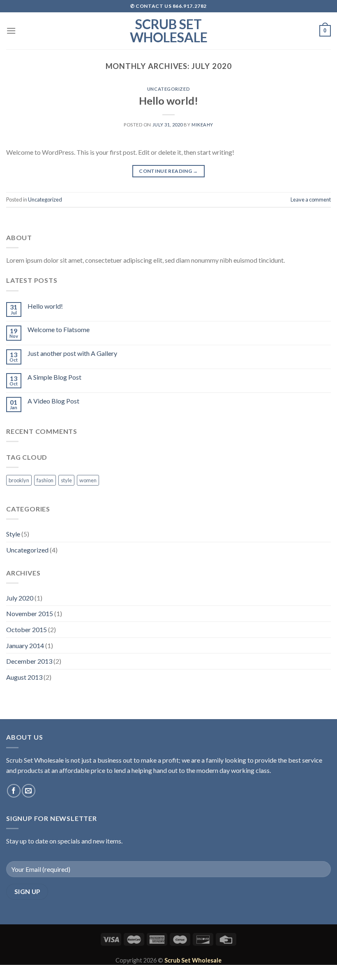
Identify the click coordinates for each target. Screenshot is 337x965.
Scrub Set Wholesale (169, 31)
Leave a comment (311, 199)
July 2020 (19, 598)
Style (13, 534)
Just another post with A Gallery (72, 353)
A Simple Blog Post (54, 377)
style (66, 480)
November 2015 (29, 613)
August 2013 (24, 677)
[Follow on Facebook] (14, 791)
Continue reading (168, 171)
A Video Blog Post (53, 401)
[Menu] (11, 31)
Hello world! (168, 100)
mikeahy (202, 124)
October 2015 (26, 629)
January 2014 (25, 645)
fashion (45, 480)
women (88, 480)
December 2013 (29, 661)
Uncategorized (168, 89)
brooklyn (19, 480)
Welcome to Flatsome (59, 329)
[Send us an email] (28, 791)
